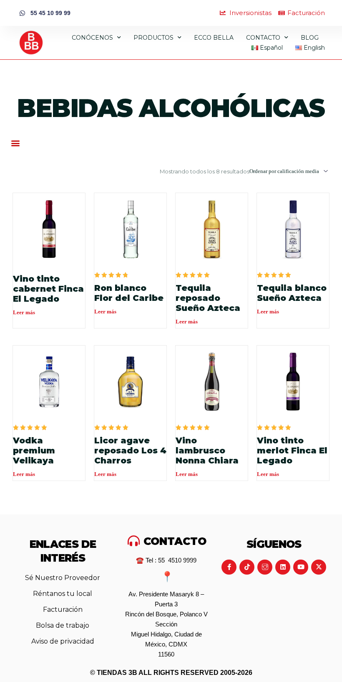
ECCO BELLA (214, 37)
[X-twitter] (318, 567)
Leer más (24, 312)
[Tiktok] (246, 567)
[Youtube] (300, 567)
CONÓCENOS (92, 37)
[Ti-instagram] (264, 567)
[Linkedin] (282, 567)
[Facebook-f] (228, 567)
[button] (15, 143)
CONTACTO (263, 37)
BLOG (310, 37)
